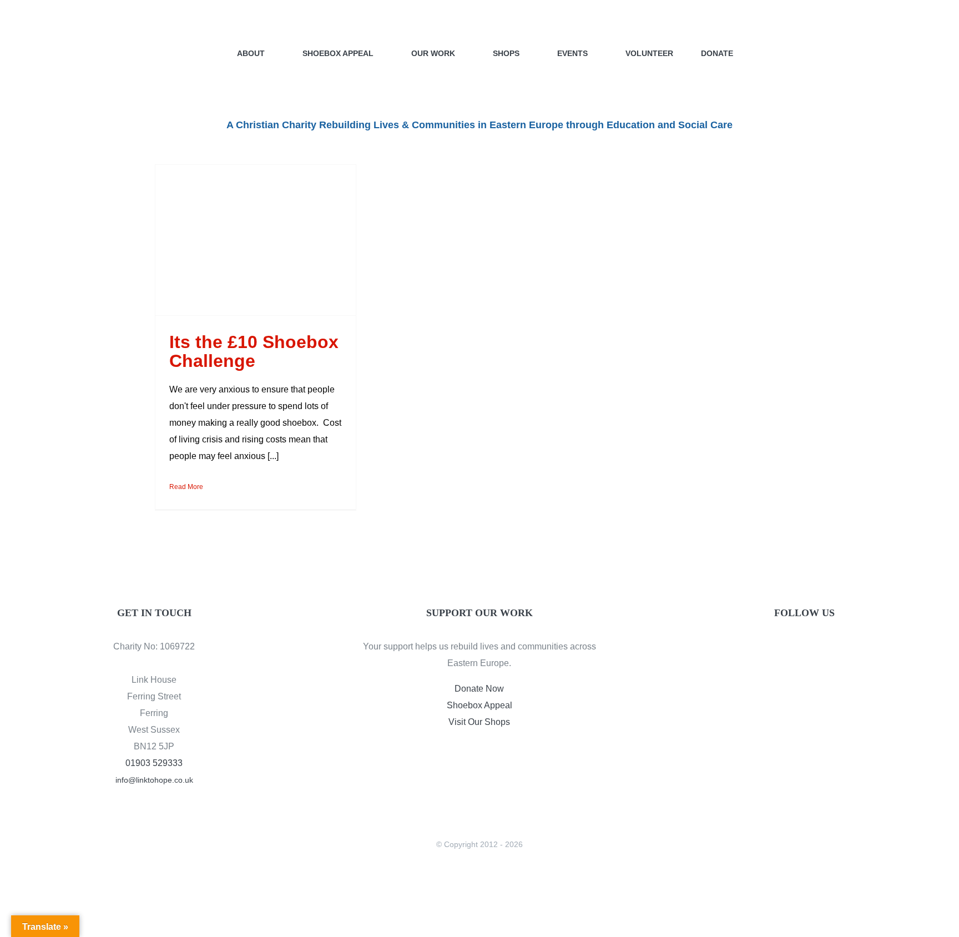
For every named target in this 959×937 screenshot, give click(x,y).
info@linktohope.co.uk (154, 779)
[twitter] (805, 649)
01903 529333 (154, 763)
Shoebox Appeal (479, 705)
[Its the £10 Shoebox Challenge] (255, 240)
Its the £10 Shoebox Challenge (254, 351)
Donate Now (479, 688)
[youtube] (823, 649)
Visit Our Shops (479, 722)
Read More (186, 487)
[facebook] (786, 649)
